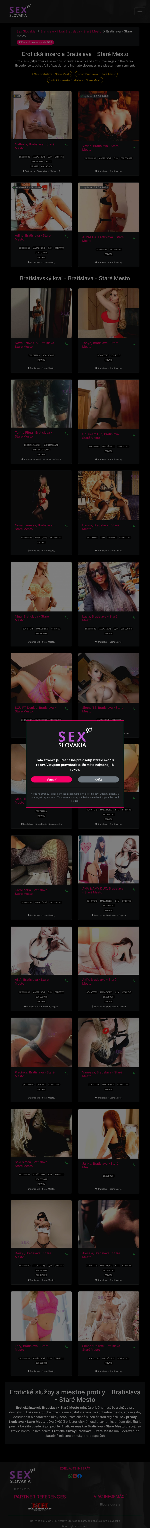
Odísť (98, 779)
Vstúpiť (51, 779)
